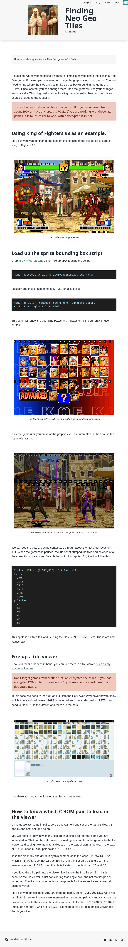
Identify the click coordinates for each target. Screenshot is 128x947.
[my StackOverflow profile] (121, 939)
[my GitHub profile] (116, 939)
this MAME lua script (31, 260)
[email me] (104, 939)
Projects (87, 2)
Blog (98, 2)
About (107, 2)
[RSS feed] (110, 939)
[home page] (125, 2)
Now (117, 2)
